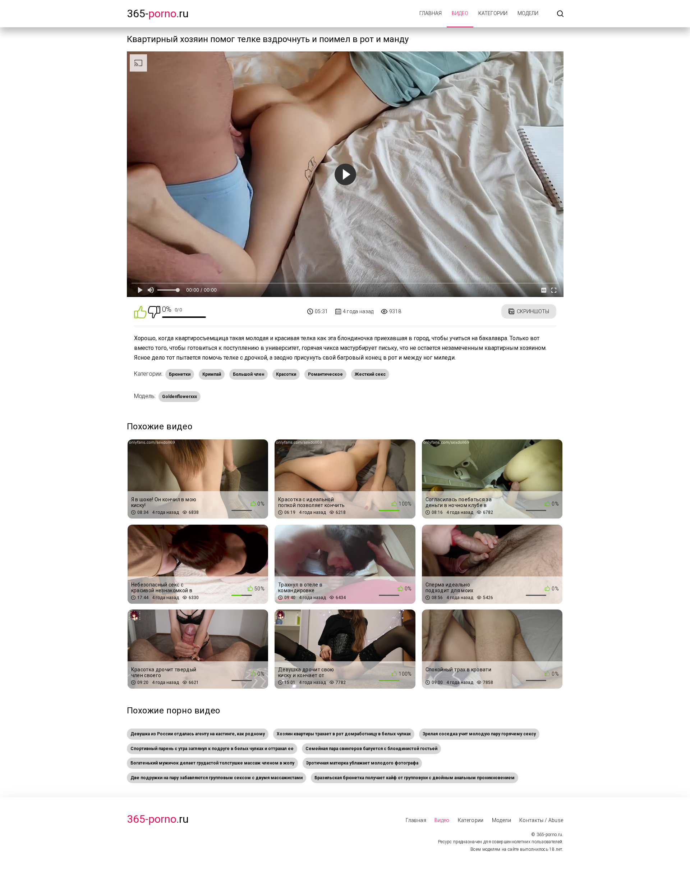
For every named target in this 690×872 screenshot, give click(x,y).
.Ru (158, 819)
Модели (528, 13)
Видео (460, 13)
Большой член (248, 374)
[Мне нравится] (140, 311)
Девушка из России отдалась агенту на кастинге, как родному (197, 733)
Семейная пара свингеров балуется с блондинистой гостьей (371, 748)
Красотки (286, 374)
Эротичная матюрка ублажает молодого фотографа (362, 763)
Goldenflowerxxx (179, 396)
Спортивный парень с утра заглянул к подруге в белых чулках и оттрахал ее (212, 748)
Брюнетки (179, 374)
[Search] (560, 14)
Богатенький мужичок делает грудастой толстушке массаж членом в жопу (212, 763)
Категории (492, 13)
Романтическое (325, 374)
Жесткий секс (370, 374)
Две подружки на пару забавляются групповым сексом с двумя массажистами (216, 777)
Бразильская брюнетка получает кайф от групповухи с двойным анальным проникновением (414, 777)
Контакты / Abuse (541, 820)
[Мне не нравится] (154, 311)
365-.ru (158, 13)
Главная (430, 13)
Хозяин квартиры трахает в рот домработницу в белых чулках (344, 733)
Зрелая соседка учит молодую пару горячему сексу (479, 733)
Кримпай (211, 374)
